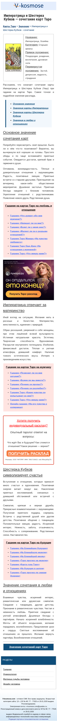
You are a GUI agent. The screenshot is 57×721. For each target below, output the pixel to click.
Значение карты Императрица (30, 108)
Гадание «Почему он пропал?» (26, 384)
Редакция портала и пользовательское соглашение (28, 719)
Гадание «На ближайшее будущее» (29, 548)
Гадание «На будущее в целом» (27, 568)
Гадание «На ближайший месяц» (27, 556)
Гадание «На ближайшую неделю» (28, 552)
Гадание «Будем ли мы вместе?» (28, 380)
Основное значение (24, 103)
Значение (24, 26)
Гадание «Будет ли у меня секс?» (28, 227)
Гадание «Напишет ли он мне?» (27, 223)
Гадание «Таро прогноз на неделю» (29, 560)
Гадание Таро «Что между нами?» (28, 253)
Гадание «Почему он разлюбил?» (28, 388)
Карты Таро (9, 26)
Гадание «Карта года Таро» (25, 564)
